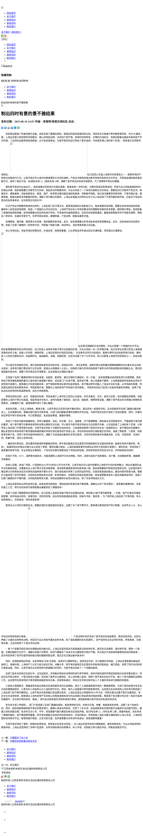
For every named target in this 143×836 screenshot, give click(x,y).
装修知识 (11, 20)
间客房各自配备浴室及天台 (23, 741)
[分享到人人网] (15, 128)
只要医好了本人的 (19, 738)
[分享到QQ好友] (5, 776)
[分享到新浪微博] (5, 36)
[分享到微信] (2, 36)
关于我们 (11, 16)
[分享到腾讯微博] (12, 128)
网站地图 (18, 801)
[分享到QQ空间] (5, 128)
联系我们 (11, 26)
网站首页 (11, 13)
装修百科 (11, 23)
